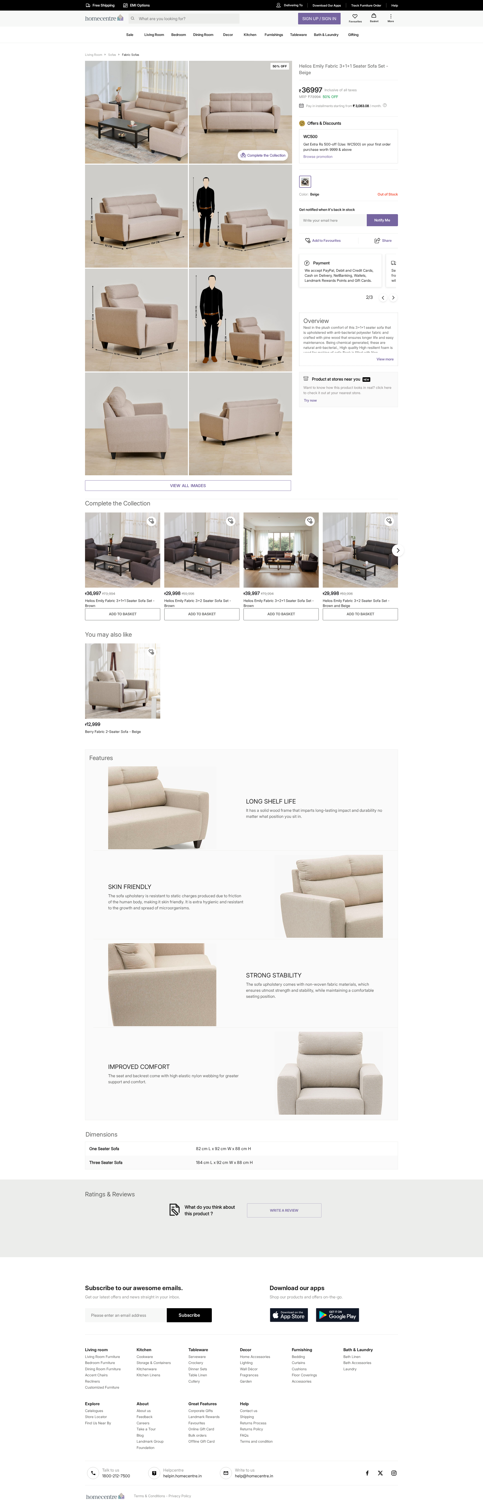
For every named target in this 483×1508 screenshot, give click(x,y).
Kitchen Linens (148, 1375)
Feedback (144, 1417)
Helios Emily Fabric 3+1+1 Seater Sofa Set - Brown (119, 603)
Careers (143, 1423)
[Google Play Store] (337, 1315)
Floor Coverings (304, 1375)
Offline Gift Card (201, 1441)
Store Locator (96, 1417)
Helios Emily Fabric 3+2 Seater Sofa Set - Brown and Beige (356, 603)
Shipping (247, 1417)
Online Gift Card (201, 1429)
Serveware (197, 1356)
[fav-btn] (151, 521)
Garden (246, 1381)
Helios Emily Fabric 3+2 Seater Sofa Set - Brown (197, 603)
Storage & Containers (154, 1362)
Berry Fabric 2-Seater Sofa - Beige (113, 731)
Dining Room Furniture (103, 1369)
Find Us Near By (98, 1423)
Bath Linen (351, 1356)
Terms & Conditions (149, 1496)
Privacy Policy (180, 1496)
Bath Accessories (357, 1362)
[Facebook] (367, 1473)
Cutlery (194, 1381)
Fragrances (249, 1375)
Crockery (195, 1362)
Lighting (246, 1362)
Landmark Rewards (204, 1417)
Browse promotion (318, 156)
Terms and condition (256, 1441)
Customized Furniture (102, 1387)
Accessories (301, 1381)
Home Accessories (255, 1356)
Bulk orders (197, 1435)
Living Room (93, 55)
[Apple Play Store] (289, 1315)
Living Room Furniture (102, 1356)
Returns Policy (251, 1429)
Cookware (145, 1356)
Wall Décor (249, 1369)
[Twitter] (381, 1473)
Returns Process (253, 1423)
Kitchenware (147, 1369)
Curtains (298, 1362)
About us (144, 1410)
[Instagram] (394, 1473)
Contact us (248, 1410)
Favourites (196, 1423)
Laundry (349, 1369)
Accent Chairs (96, 1375)
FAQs (244, 1435)
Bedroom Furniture (100, 1362)
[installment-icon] (302, 105)
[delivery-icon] (307, 263)
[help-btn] (385, 106)
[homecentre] (106, 18)
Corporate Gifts (200, 1410)
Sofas (112, 55)
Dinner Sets (197, 1369)
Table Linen (197, 1375)
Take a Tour (146, 1429)
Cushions (299, 1369)
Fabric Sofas (130, 55)
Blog (140, 1435)
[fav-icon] (355, 17)
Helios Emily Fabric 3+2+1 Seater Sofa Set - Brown (279, 603)
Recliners (92, 1381)
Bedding (298, 1356)
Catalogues (94, 1410)
